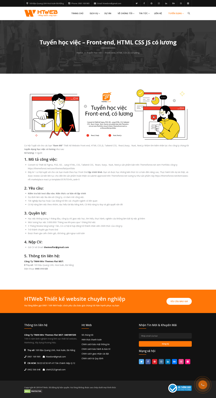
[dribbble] (180, 3)
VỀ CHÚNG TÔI (125, 13)
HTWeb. (44, 387)
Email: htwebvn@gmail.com (109, 3)
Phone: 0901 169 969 (80, 3)
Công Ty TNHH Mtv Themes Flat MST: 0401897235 (50, 334)
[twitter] (136, 3)
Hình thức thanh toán (92, 339)
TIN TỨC (143, 13)
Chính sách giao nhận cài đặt (95, 353)
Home (80, 52)
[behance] (173, 3)
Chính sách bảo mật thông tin (96, 344)
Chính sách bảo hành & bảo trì (96, 349)
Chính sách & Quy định (92, 358)
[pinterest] (151, 3)
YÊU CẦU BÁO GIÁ (179, 301)
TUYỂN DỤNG (175, 13)
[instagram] (158, 3)
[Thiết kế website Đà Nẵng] (41, 13)
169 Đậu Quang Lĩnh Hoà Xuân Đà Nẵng (46, 3)
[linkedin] (166, 3)
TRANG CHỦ (77, 13)
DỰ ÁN (107, 13)
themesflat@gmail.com (56, 247)
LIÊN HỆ (158, 13)
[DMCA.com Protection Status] (33, 391)
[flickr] (188, 3)
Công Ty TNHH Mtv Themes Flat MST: (44, 261)
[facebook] (144, 3)
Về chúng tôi (87, 334)
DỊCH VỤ (94, 13)
